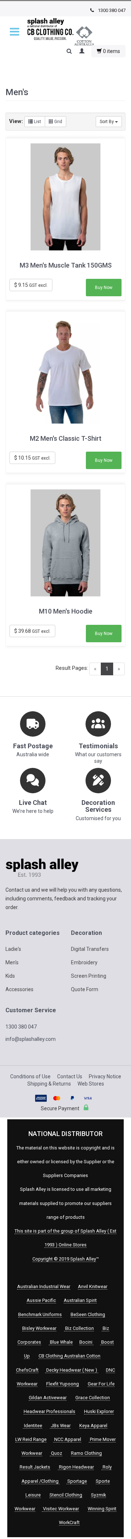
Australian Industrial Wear (43, 1286)
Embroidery (84, 962)
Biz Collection (79, 1328)
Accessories (19, 989)
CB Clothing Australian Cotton (69, 1356)
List (37, 121)
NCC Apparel (67, 1439)
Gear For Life (101, 1384)
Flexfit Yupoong (62, 1384)
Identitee (32, 1425)
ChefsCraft (27, 1370)
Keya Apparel (93, 1425)
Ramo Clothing (86, 1453)
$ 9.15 (31, 285)
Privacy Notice (105, 1076)
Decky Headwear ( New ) (71, 1370)
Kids (10, 976)
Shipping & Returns (49, 1084)
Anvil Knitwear (92, 1286)
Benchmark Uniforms (40, 1314)
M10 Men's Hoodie (65, 611)
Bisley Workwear (39, 1328)
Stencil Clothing (65, 1495)
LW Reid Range (31, 1439)
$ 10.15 (32, 458)
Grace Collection (92, 1397)
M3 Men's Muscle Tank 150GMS (66, 265)
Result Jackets (35, 1467)
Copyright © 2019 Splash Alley (64, 1259)
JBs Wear (60, 1425)
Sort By (107, 121)
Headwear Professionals (49, 1411)
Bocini (86, 1342)
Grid (57, 121)
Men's (12, 962)
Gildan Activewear (48, 1397)
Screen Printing (88, 976)
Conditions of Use (30, 1076)
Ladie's (13, 949)
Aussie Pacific (41, 1300)
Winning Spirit (102, 1508)
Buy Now (103, 287)
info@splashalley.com (30, 1039)
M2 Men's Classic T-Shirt (66, 438)
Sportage (76, 1481)
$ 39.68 (32, 631)
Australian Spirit (80, 1300)
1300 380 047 (111, 10)
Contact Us (69, 1076)
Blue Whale (61, 1342)
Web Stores (91, 1084)
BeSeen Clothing (88, 1314)
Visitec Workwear (60, 1508)
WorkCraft (69, 1522)
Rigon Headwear (76, 1467)
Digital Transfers (90, 949)
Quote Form (84, 989)
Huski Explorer (99, 1411)
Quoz (56, 1453)
